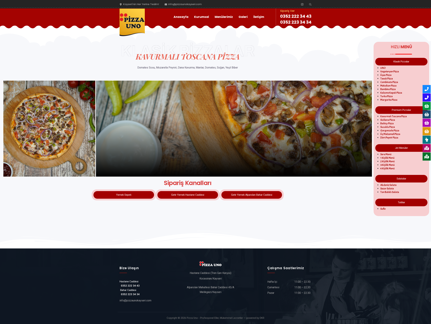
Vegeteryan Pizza (389, 71)
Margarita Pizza (388, 100)
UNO (383, 68)
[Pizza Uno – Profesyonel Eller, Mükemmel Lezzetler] (132, 17)
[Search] (310, 4)
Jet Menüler (401, 147)
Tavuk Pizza (386, 78)
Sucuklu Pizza (387, 127)
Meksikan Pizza (388, 85)
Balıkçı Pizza (387, 123)
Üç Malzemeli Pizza (390, 134)
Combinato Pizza (389, 82)
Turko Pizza (386, 96)
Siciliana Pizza (387, 120)
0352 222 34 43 (295, 16)
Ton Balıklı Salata (389, 192)
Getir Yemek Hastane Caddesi (187, 194)
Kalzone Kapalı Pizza (391, 92)
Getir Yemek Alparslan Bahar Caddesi (251, 194)
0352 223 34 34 (295, 22)
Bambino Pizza (388, 89)
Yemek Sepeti (123, 194)
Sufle (383, 208)
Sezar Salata (387, 188)
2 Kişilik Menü (387, 161)
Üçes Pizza (385, 75)
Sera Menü (385, 154)
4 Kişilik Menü (387, 168)
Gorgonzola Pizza (389, 130)
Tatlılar (401, 202)
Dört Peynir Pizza (389, 137)
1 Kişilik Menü (387, 158)
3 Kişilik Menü (387, 165)
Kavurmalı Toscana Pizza (393, 116)
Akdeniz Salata (388, 185)
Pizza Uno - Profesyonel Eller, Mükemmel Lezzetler (215, 317)
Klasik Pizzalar (401, 61)
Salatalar (401, 178)
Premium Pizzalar (401, 109)
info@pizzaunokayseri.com (135, 300)
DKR (262, 317)
